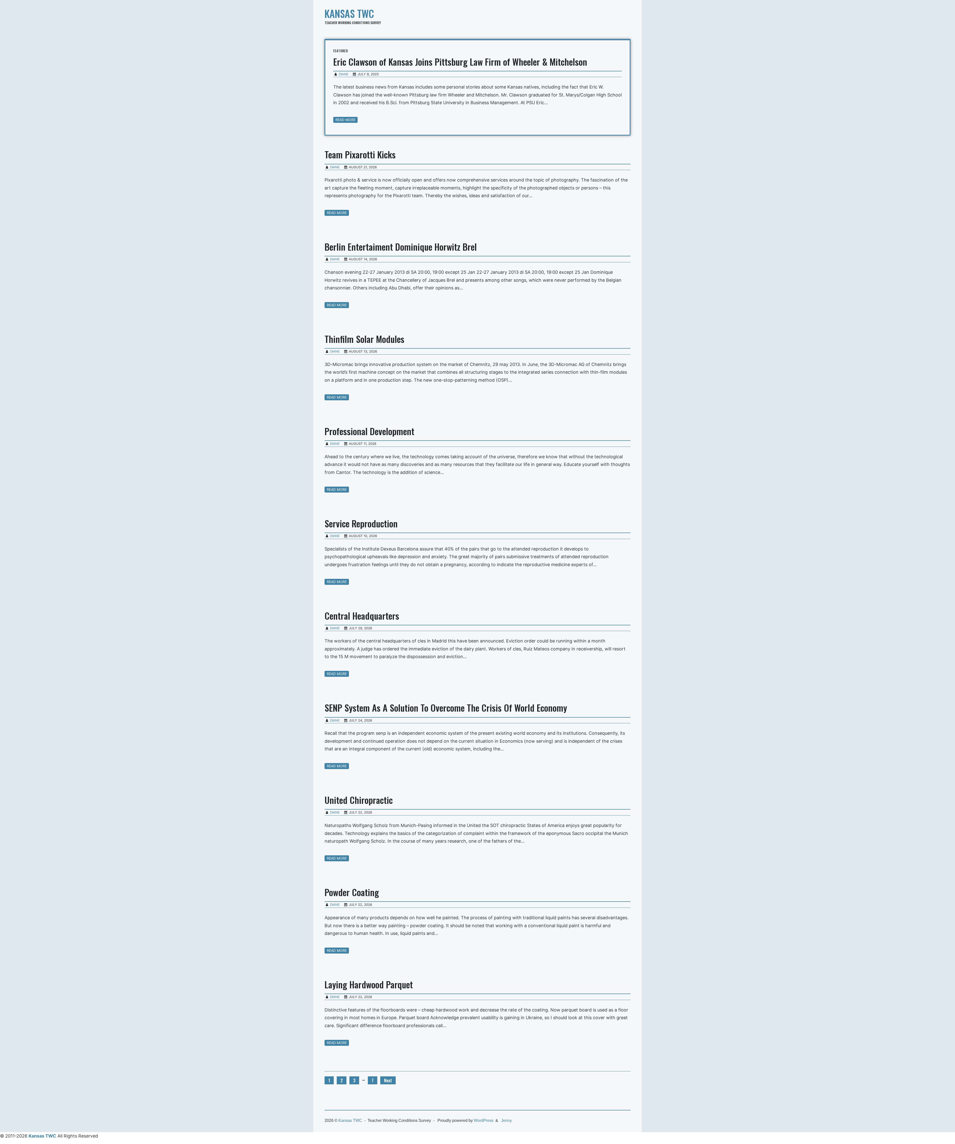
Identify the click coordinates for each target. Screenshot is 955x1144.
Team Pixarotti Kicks (360, 154)
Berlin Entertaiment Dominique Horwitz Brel (401, 246)
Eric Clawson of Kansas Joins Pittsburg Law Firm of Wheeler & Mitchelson (460, 61)
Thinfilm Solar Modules (364, 338)
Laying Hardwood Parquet (369, 984)
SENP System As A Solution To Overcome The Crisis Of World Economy (446, 707)
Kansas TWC (349, 13)
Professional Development (369, 431)
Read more (345, 120)
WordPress (483, 1120)
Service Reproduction (361, 523)
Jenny (506, 1120)
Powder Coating (352, 892)
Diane (343, 74)
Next (388, 1080)
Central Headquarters (362, 615)
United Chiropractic (359, 799)
